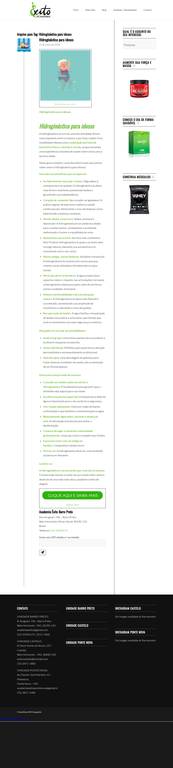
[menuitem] (77, 10)
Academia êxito (19, 719)
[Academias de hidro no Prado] (24, 45)
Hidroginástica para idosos (56, 39)
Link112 (4, 719)
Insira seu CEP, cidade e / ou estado (59, 537)
